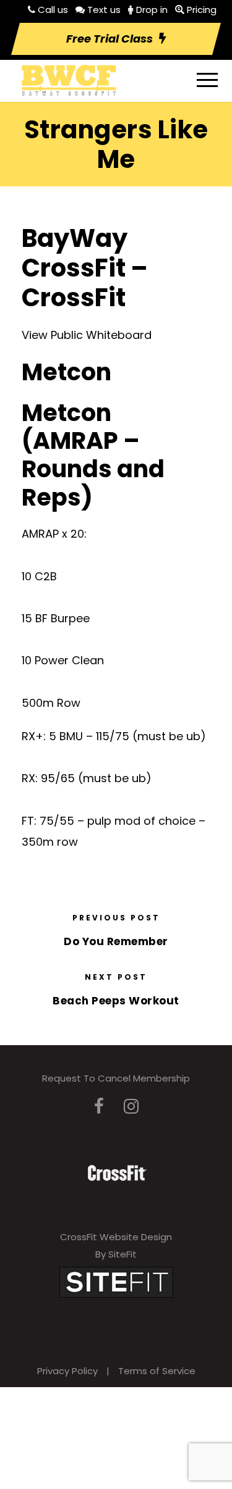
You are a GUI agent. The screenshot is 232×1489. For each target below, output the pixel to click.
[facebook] (99, 1106)
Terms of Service (156, 1370)
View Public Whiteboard (87, 335)
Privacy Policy (67, 1370)
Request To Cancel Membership (116, 1078)
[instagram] (131, 1106)
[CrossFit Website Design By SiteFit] (116, 1281)
